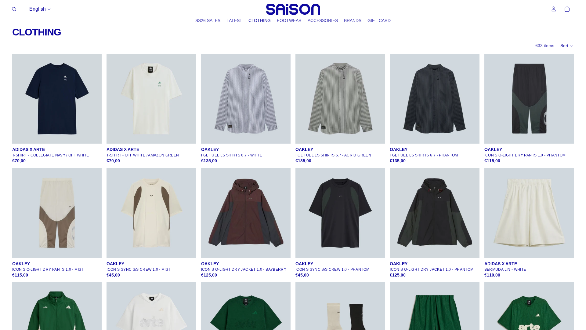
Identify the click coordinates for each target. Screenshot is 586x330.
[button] (567, 46)
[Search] (14, 9)
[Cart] (567, 9)
